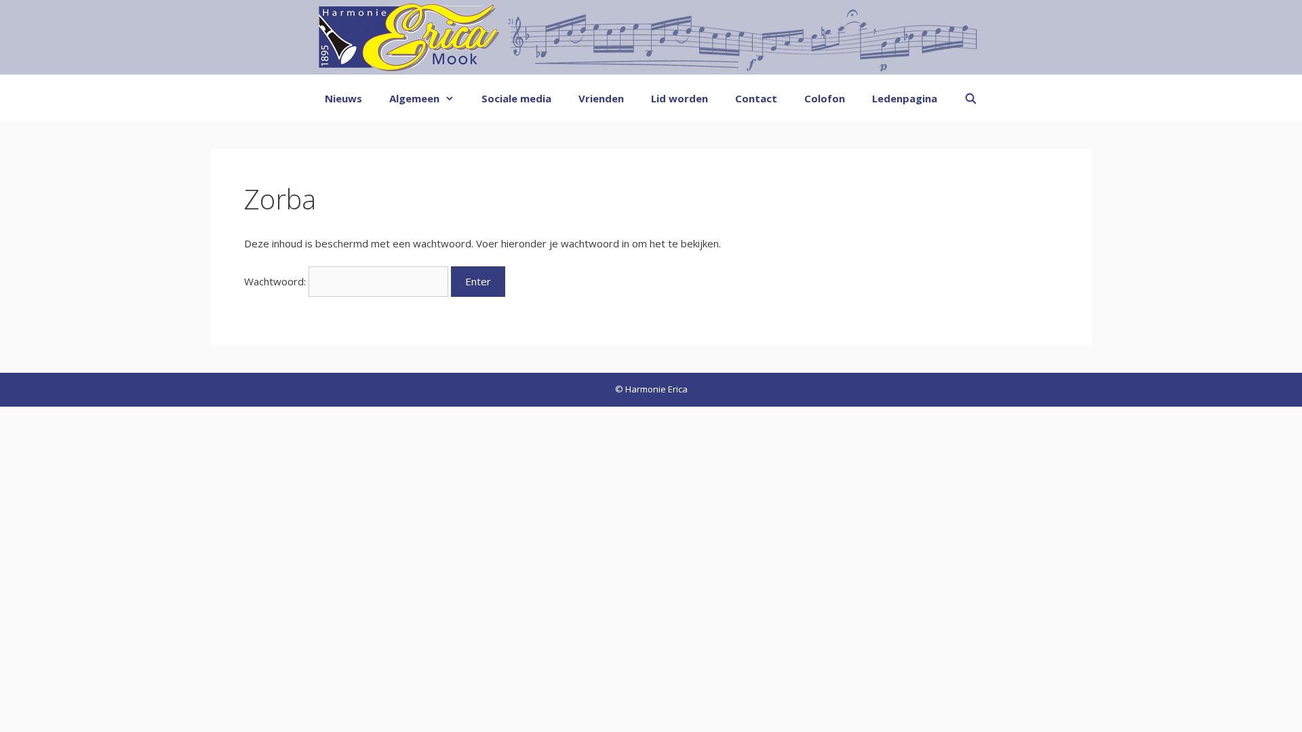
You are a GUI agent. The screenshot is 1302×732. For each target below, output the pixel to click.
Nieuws (343, 98)
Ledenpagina (904, 98)
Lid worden (679, 98)
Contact (756, 98)
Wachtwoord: (276, 281)
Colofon (824, 98)
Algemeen (414, 98)
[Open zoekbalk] (971, 98)
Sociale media (516, 98)
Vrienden (601, 98)
